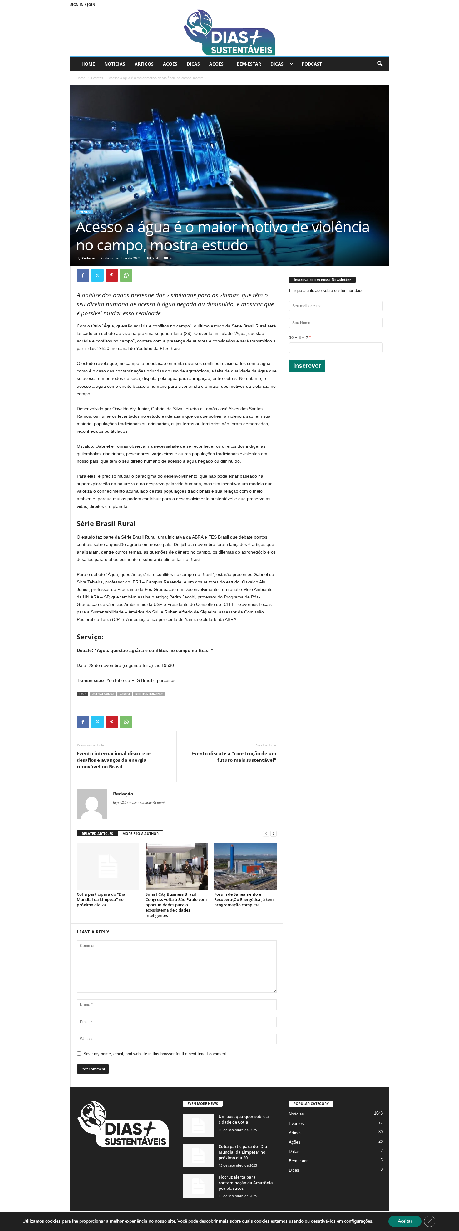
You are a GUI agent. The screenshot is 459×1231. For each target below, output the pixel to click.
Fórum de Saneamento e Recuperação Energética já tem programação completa (244, 899)
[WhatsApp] (126, 275)
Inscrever (307, 365)
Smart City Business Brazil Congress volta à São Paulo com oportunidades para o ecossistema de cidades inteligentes (176, 904)
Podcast (312, 64)
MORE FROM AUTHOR (140, 833)
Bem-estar (249, 64)
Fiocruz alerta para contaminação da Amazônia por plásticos (246, 1182)
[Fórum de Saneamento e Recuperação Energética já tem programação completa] (245, 866)
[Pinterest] (112, 275)
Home (88, 64)
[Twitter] (97, 275)
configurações (358, 1221)
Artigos (144, 64)
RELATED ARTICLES (97, 833)
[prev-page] (266, 833)
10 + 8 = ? (298, 337)
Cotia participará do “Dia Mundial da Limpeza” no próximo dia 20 (101, 899)
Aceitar (405, 1221)
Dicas (193, 64)
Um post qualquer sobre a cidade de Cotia (244, 1119)
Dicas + (278, 64)
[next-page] (273, 833)
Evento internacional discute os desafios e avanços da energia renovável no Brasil (114, 760)
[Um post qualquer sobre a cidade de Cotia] (198, 1125)
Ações (170, 64)
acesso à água (103, 694)
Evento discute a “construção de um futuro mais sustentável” (233, 756)
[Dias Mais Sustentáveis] (229, 32)
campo (125, 694)
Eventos (97, 78)
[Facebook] (83, 275)
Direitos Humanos (149, 694)
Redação (88, 258)
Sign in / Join (82, 4)
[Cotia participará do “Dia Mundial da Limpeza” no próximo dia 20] (108, 866)
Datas (294, 1151)
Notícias (114, 64)
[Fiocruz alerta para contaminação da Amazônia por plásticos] (198, 1186)
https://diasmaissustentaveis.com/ (139, 803)
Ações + (218, 64)
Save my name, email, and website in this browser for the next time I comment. (155, 1053)
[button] (380, 64)
